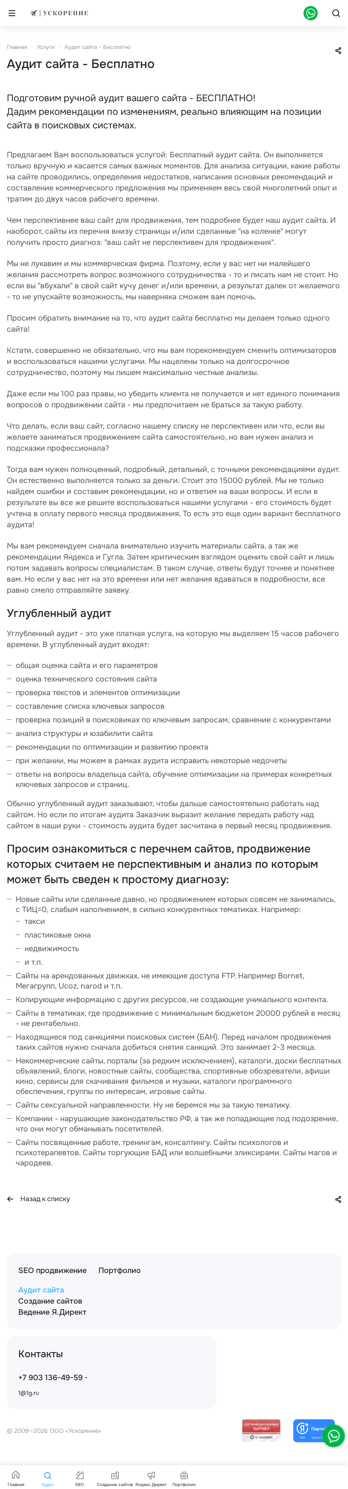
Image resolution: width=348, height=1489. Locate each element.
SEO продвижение (52, 1270)
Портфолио (119, 1270)
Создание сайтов (50, 1301)
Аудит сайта (41, 1290)
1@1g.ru (28, 1393)
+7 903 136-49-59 (50, 1377)
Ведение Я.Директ (52, 1312)
